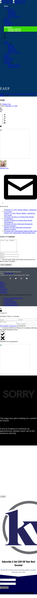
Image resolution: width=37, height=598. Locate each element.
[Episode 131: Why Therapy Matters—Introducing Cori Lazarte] (20, 211)
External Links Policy (10, 303)
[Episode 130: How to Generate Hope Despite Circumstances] (20, 218)
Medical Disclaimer (10, 302)
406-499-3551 (9, 273)
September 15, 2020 (11, 106)
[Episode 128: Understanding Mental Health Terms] (20, 231)
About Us (3, 284)
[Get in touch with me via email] (20, 203)
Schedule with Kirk (14, 29)
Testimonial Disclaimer (11, 305)
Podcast (2, 287)
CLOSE (3, 496)
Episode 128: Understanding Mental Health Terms (19, 233)
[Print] (1, 126)
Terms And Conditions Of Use (13, 298)
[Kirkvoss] (12, 1)
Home (6, 6)
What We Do (12, 13)
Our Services (12, 15)
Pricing (2, 285)
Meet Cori (11, 11)
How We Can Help (14, 16)
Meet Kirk (11, 9)
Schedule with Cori (14, 31)
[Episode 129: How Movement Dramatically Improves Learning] (20, 226)
